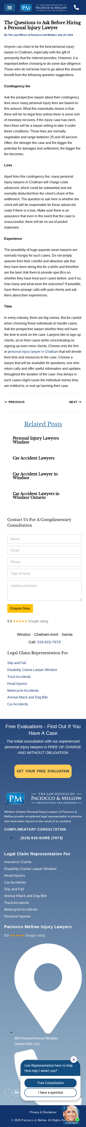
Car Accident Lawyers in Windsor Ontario (36, 495)
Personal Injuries (17, 916)
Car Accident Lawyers (33, 458)
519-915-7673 (49, 642)
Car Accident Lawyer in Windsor (35, 476)
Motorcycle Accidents (23, 690)
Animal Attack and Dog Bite (27, 697)
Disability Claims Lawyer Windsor (32, 670)
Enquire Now (20, 608)
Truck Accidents (19, 677)
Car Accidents (17, 704)
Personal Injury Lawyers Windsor (36, 440)
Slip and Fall (16, 663)
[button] (9, 7)
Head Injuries (17, 683)
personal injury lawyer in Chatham (33, 351)
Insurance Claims (17, 862)
